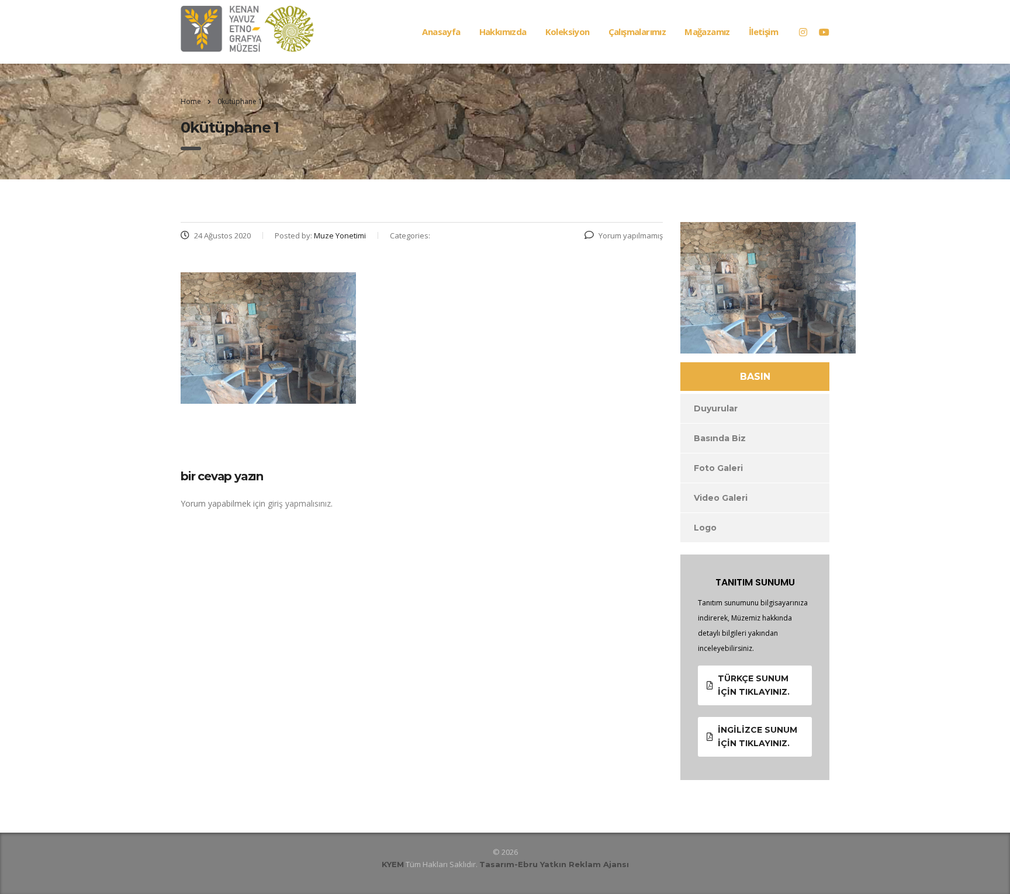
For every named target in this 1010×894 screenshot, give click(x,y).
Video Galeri (721, 498)
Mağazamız (707, 31)
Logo (705, 527)
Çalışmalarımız (637, 31)
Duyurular (716, 408)
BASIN (755, 376)
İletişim (763, 31)
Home (191, 101)
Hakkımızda (503, 31)
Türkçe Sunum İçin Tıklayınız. (754, 685)
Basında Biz (720, 438)
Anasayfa (441, 31)
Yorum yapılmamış (631, 235)
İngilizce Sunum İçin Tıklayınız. (757, 737)
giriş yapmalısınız (299, 503)
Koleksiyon (567, 31)
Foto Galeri (718, 468)
